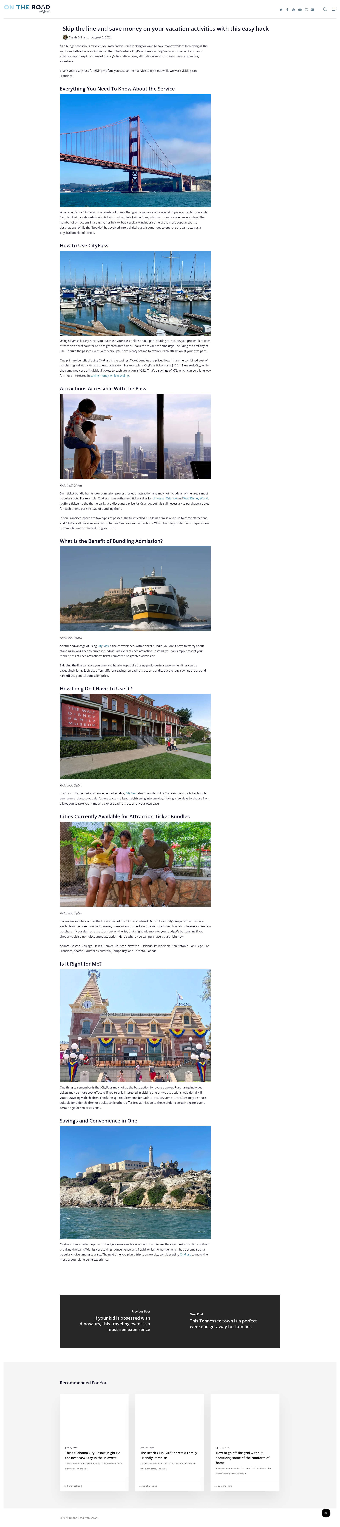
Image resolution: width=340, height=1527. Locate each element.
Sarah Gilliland (78, 37)
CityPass (103, 646)
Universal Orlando (165, 498)
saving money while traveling (109, 376)
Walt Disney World (195, 498)
